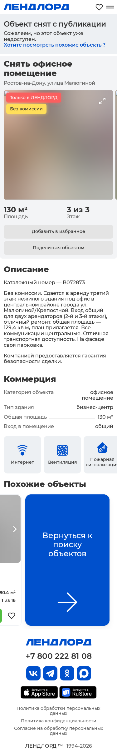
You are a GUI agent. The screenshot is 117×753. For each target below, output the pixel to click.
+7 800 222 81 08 (59, 656)
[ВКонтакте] (33, 673)
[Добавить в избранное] (11, 616)
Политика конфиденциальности (58, 720)
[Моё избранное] (99, 7)
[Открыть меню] (110, 7)
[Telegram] (50, 673)
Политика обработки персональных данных (58, 711)
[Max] (84, 673)
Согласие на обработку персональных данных (58, 731)
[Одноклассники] (67, 673)
